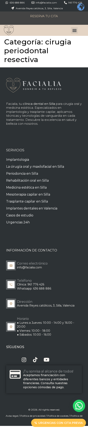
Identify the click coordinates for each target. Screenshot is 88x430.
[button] (74, 30)
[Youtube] (46, 359)
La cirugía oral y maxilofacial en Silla (35, 167)
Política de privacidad (32, 415)
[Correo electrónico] (11, 265)
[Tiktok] (35, 359)
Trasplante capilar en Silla (27, 201)
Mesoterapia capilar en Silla (28, 194)
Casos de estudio (19, 215)
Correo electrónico (32, 263)
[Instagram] (24, 359)
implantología (16, 112)
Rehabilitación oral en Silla (27, 180)
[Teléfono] (11, 285)
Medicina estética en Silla (26, 187)
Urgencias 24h (18, 222)
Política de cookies (57, 415)
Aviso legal (12, 415)
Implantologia (17, 160)
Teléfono (24, 281)
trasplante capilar (42, 112)
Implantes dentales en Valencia (31, 208)
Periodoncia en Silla (22, 173)
